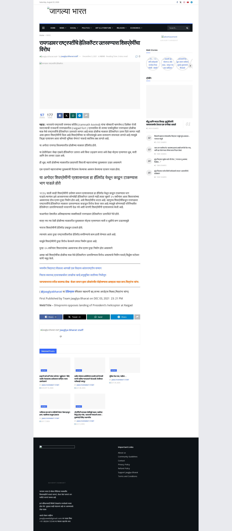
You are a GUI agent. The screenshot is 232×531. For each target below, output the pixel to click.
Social (73, 28)
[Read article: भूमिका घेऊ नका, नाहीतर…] (124, 365)
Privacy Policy (124, 464)
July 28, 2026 (80, 388)
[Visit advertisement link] (169, 36)
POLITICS (86, 28)
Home (52, 28)
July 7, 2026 (45, 421)
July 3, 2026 (80, 424)
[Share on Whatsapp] (73, 115)
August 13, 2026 (47, 388)
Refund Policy (124, 468)
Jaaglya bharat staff (69, 56)
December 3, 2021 (90, 56)
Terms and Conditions (127, 476)
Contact (121, 460)
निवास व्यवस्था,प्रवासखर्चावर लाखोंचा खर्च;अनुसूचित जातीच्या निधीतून (72, 275)
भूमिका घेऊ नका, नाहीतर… (118, 376)
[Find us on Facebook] (177, 2)
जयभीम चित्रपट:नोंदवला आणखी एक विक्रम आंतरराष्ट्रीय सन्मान (70, 268)
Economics (135, 28)
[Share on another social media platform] (86, 115)
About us (122, 452)
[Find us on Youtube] (188, 2)
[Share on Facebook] (60, 115)
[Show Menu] (43, 28)
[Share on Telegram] (80, 115)
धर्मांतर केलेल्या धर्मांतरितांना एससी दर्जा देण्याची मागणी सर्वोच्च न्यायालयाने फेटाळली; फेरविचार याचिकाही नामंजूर (88, 379)
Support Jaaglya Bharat (128, 472)
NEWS (62, 28)
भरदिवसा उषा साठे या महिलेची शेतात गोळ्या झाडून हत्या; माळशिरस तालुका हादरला (54, 413)
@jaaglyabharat (51, 291)
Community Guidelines (127, 456)
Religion (121, 28)
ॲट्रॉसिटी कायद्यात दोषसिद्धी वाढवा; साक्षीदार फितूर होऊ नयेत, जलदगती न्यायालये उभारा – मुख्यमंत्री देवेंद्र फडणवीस (88, 415)
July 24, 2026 (115, 383)
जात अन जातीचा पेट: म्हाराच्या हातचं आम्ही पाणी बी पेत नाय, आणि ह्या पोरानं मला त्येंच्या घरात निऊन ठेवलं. (172, 149)
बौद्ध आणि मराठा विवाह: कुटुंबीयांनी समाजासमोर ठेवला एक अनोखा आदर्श (161, 123)
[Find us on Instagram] (184, 2)
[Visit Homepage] (62, 14)
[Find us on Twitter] (181, 2)
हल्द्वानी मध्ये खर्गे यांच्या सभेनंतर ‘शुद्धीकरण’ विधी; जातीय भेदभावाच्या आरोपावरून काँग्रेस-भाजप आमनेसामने (54, 379)
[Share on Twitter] (66, 115)
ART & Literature (103, 28)
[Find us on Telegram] (192, 2)
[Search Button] (187, 27)
